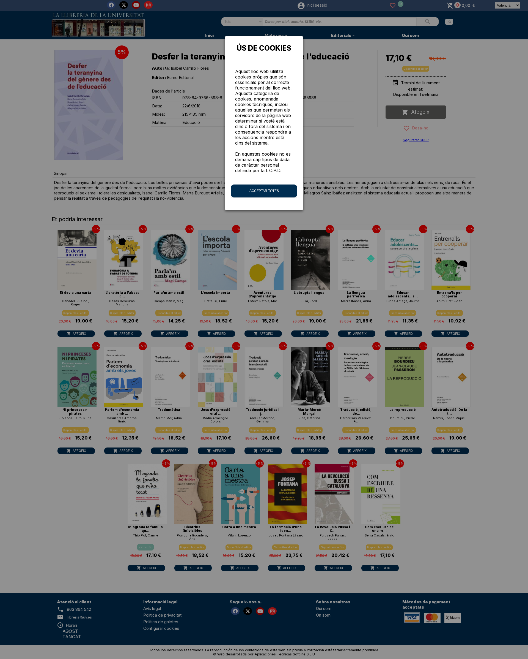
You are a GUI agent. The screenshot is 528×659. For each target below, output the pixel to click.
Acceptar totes (264, 191)
